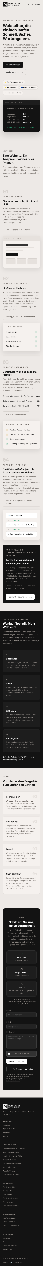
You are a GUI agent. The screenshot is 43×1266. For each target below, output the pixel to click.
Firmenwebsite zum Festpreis (18, 230)
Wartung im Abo (9, 309)
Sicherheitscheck (9, 1167)
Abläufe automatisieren (11, 1152)
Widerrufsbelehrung (10, 1245)
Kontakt (5, 1136)
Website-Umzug (9, 1171)
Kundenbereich (34, 4)
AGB (4, 1242)
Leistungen (7, 1125)
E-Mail (9, 1022)
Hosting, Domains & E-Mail (12, 1156)
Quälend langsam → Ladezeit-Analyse (17, 401)
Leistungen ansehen (14, 72)
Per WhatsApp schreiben (22, 1069)
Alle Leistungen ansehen (16, 414)
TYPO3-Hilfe (7, 1194)
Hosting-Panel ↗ (9, 1222)
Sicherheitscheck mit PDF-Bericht (16, 406)
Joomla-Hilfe (7, 1191)
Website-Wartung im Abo (12, 1163)
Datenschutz (7, 1249)
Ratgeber (6, 1132)
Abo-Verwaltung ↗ (10, 1218)
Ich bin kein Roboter (20, 1053)
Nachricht (10, 1032)
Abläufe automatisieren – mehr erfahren (19, 502)
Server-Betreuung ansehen (20, 597)
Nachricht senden (16, 1061)
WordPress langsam (10, 1198)
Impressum (7, 1238)
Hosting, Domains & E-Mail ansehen (20, 317)
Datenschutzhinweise (14, 1001)
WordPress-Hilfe (9, 1187)
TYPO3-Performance (10, 1205)
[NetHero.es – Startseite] (12, 4)
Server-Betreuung (9, 1160)
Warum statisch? (9, 1129)
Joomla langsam (9, 1202)
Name (9, 1010)
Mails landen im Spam (11, 1174)
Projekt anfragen (13, 65)
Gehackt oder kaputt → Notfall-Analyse (18, 396)
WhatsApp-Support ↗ (11, 1225)
